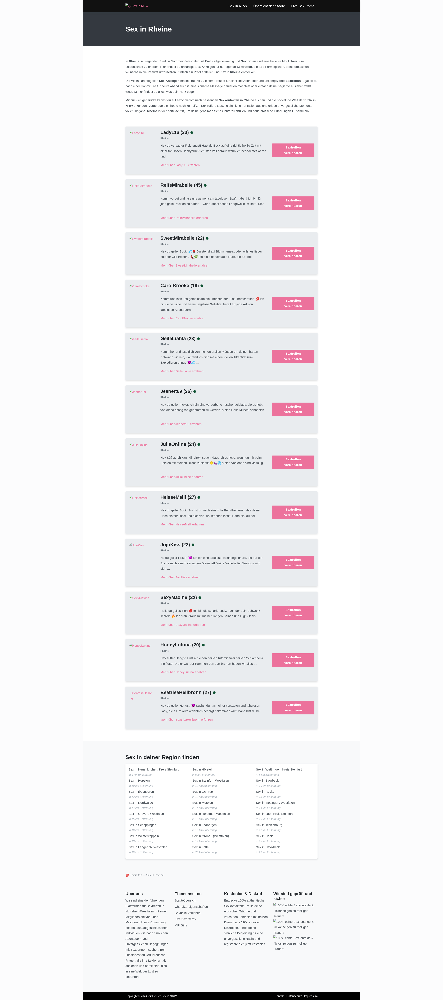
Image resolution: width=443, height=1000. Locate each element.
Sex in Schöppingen (142, 825)
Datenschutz (294, 996)
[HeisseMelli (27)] (139, 497)
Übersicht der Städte (269, 6)
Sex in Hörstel (202, 769)
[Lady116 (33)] (137, 133)
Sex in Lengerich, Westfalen (148, 847)
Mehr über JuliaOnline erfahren (181, 477)
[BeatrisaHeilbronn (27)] (142, 695)
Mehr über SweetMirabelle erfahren (184, 265)
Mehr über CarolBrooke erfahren (182, 318)
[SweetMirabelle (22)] (141, 238)
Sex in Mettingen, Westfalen (275, 802)
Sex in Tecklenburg (269, 825)
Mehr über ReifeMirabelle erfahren (184, 218)
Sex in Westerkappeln (144, 836)
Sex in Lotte (200, 847)
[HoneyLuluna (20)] (140, 645)
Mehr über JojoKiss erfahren (180, 577)
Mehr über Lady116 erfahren (180, 165)
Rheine (164, 138)
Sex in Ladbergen (204, 825)
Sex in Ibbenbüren (141, 791)
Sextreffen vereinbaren (293, 150)
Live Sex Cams (302, 6)
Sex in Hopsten (139, 780)
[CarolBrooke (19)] (139, 286)
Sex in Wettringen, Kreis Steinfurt (279, 769)
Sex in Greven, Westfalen (146, 814)
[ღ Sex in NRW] (136, 6)
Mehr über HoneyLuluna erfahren (183, 672)
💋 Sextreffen (133, 875)
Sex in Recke (265, 791)
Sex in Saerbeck (267, 780)
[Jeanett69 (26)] (138, 392)
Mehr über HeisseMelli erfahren (182, 524)
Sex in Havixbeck (268, 847)
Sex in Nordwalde (141, 802)
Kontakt (279, 996)
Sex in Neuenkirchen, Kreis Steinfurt (154, 769)
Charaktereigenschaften (191, 906)
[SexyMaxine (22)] (139, 598)
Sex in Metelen (202, 802)
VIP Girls (181, 925)
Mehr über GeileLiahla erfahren (182, 371)
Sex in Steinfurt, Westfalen (210, 780)
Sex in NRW (237, 6)
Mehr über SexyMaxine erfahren (182, 625)
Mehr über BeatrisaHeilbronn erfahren (186, 719)
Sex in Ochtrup (202, 791)
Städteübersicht (185, 900)
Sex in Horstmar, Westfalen (211, 814)
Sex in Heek (264, 836)
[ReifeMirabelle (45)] (141, 186)
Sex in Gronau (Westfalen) (210, 836)
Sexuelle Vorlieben (188, 913)
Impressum (311, 996)
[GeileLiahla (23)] (139, 339)
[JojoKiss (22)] (137, 545)
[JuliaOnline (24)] (138, 445)
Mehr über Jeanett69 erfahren (181, 424)
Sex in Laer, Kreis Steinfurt (274, 814)
